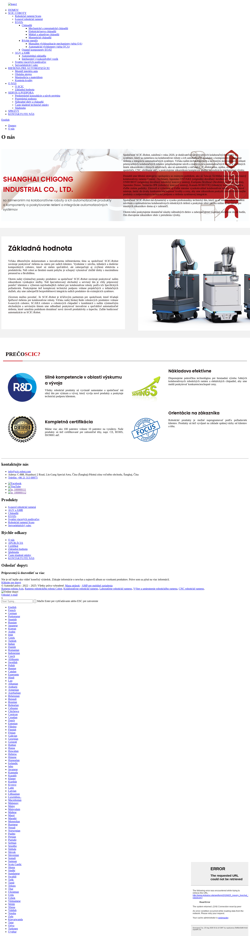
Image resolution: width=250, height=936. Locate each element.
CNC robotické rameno (191, 588)
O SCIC (19, 86)
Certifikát (13, 546)
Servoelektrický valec (26, 65)
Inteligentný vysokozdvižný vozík (40, 58)
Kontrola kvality (23, 80)
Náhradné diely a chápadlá (29, 101)
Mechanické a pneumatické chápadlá (48, 28)
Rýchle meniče (30, 40)
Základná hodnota (24, 89)
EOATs (19, 22)
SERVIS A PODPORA (21, 92)
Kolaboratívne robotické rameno (80, 588)
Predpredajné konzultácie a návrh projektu (37, 95)
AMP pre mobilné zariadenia (97, 585)
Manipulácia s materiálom (29, 77)
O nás (11, 128)
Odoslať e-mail (9, 594)
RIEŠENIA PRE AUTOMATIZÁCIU (29, 68)
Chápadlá (27, 25)
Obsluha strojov (23, 74)
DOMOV (13, 10)
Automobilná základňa (34, 55)
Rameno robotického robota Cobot (43, 588)
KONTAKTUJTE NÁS (21, 114)
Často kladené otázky (19, 555)
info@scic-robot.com (19, 471)
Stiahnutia (20, 107)
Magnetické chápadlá (40, 37)
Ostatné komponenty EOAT (37, 49)
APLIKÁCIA (15, 542)
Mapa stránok (72, 585)
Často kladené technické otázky (32, 104)
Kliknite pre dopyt (11, 582)
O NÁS (12, 83)
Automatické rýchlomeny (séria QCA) (49, 46)
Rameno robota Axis (12, 588)
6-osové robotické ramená (29, 19)
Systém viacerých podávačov (30, 62)
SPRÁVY (13, 111)
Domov (12, 125)
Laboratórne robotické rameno (115, 588)
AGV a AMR (22, 52)
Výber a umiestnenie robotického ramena (155, 588)
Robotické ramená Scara (28, 16)
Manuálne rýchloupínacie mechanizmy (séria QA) (55, 43)
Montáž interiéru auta (26, 71)
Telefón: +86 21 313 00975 (23, 477)
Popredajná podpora (26, 98)
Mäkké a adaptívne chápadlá (44, 34)
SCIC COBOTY (17, 13)
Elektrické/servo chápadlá (42, 31)
